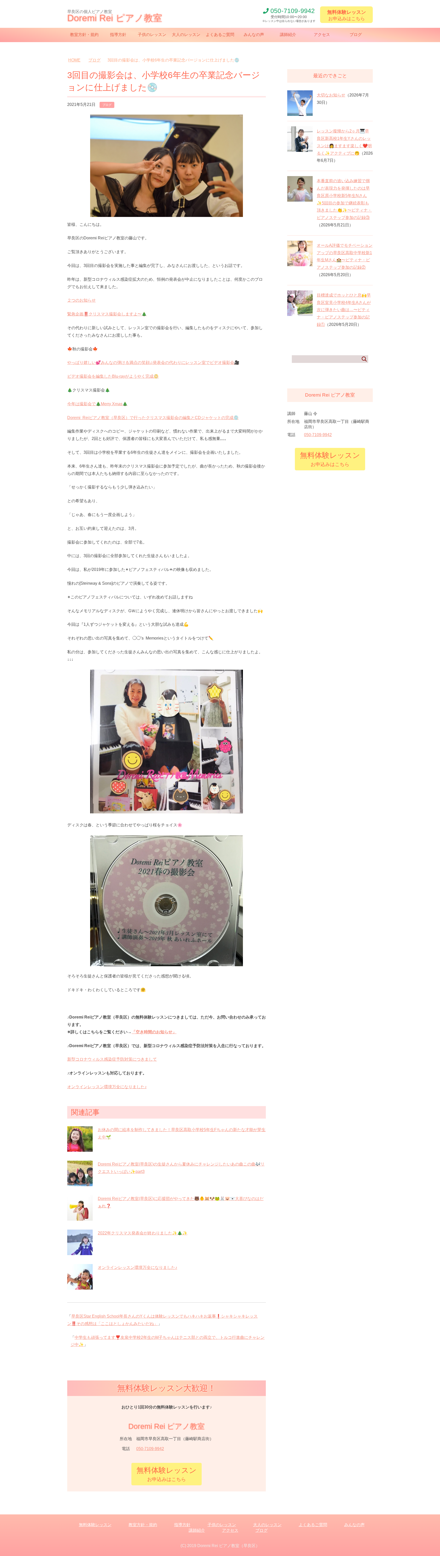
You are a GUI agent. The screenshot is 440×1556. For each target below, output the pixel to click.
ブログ (356, 34)
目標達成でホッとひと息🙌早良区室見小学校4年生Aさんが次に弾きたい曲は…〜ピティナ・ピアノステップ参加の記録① (344, 310)
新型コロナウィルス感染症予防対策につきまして (112, 1059)
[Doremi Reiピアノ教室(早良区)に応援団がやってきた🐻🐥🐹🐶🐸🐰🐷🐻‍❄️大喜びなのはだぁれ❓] (80, 1218)
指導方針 (118, 34)
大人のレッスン (186, 34)
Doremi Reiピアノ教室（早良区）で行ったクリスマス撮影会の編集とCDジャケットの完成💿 (153, 417)
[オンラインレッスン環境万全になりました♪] (80, 1286)
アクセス (322, 34)
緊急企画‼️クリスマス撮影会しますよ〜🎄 (107, 314)
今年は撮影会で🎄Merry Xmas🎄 (97, 404)
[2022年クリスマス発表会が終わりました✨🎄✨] (80, 1252)
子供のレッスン (152, 34)
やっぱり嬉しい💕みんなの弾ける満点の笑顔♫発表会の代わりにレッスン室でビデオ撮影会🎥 (153, 362)
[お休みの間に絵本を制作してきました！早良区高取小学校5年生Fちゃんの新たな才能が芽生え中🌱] (80, 1149)
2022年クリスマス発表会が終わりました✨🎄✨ (142, 1233)
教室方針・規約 (84, 34)
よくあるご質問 (220, 34)
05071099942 (292, 10)
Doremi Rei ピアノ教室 (114, 18)
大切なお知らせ (331, 95)
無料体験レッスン (95, 1525)
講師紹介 (288, 34)
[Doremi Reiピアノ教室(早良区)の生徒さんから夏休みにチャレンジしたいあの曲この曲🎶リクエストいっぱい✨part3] (80, 1183)
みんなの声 (254, 34)
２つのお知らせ (81, 300)
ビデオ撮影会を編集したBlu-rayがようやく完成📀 (113, 376)
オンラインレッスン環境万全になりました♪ (107, 1087)
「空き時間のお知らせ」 (154, 1032)
